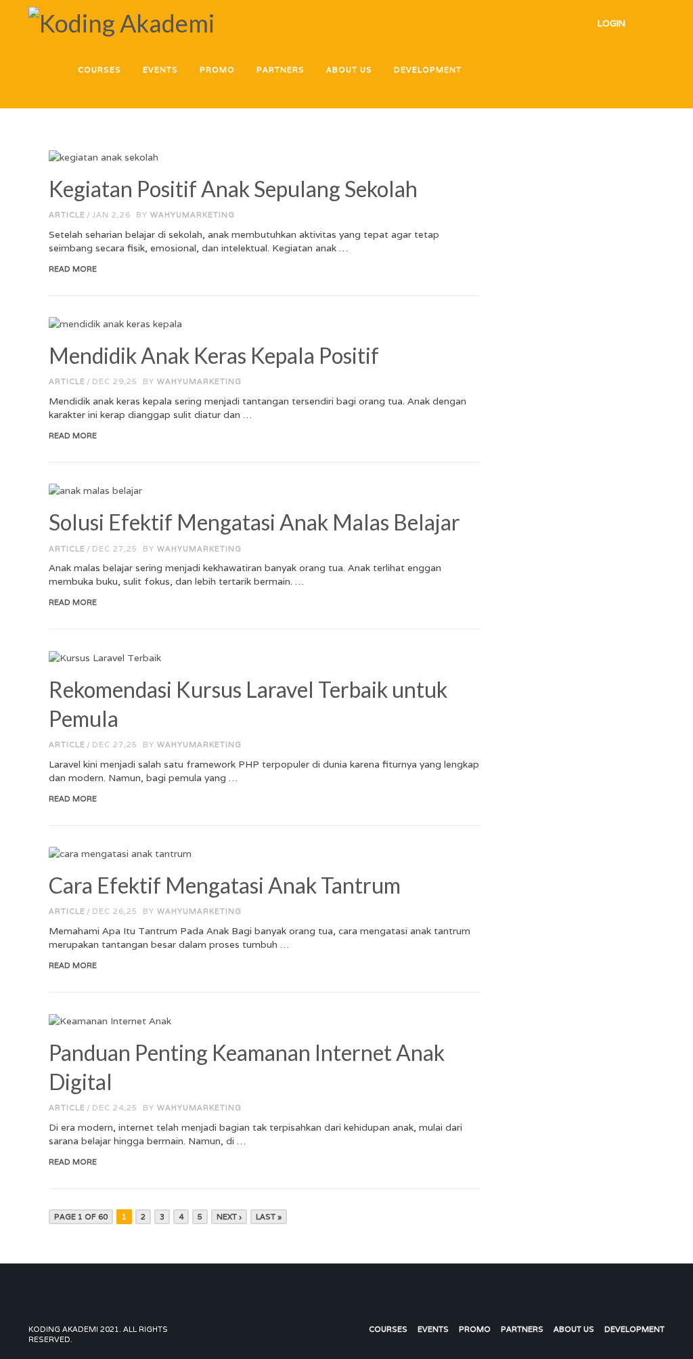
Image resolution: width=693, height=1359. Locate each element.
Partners (522, 1329)
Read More (73, 269)
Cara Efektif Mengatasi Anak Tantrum (225, 885)
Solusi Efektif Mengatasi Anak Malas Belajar (254, 522)
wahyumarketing (192, 214)
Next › (229, 1216)
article (67, 214)
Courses (388, 1329)
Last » (269, 1216)
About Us (574, 1329)
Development (634, 1329)
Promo (475, 1329)
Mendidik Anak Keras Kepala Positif (214, 355)
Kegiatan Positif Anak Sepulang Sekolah (233, 188)
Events (433, 1329)
